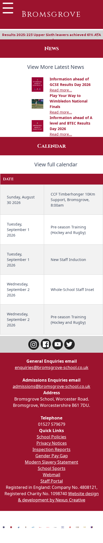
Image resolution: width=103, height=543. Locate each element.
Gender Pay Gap (51, 456)
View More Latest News (55, 66)
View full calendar (55, 164)
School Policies (51, 437)
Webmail (51, 475)
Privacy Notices (51, 443)
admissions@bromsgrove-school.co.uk (51, 386)
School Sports (51, 468)
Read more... (61, 90)
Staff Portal (51, 481)
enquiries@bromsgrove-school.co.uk (51, 367)
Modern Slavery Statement (51, 462)
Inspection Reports (51, 449)
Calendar (51, 146)
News (51, 48)
